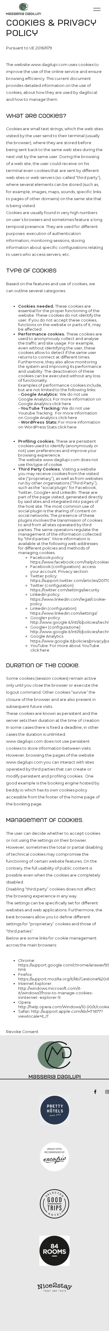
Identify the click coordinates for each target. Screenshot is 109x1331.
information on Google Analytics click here (59, 401)
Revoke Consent (22, 1031)
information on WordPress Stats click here (59, 424)
